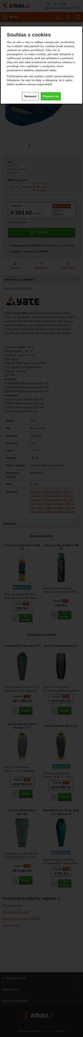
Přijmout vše (51, 96)
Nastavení (30, 96)
